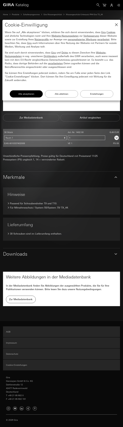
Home (5, 14)
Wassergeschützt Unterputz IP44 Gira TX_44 (84, 14)
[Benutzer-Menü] (111, 5)
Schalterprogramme (31, 14)
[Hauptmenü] (118, 5)
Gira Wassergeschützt (53, 14)
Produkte (15, 14)
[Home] (50, 5)
